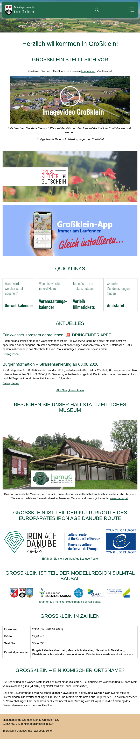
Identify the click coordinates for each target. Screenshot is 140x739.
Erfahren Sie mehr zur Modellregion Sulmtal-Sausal (70, 601)
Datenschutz (24, 730)
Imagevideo (88, 71)
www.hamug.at (119, 498)
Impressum (9, 730)
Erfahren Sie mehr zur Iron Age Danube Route (70, 558)
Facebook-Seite (42, 730)
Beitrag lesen (11, 354)
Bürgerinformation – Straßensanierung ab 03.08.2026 (50, 364)
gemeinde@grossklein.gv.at (37, 723)
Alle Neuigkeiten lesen (70, 390)
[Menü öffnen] (131, 10)
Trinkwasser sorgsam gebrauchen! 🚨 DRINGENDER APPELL (59, 335)
